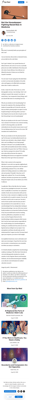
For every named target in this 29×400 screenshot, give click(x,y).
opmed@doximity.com (11, 281)
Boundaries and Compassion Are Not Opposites (14, 366)
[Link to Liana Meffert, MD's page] (14, 334)
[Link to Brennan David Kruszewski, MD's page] (14, 307)
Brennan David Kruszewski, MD (14, 315)
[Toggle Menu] (27, 2)
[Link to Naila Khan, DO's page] (14, 361)
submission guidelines (20, 279)
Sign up (19, 396)
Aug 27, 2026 (9, 318)
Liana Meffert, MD (14, 342)
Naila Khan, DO (14, 369)
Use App (21, 2)
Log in (10, 396)
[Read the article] (14, 300)
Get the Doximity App (10, 391)
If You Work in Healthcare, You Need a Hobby (14, 339)
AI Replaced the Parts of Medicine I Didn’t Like (14, 312)
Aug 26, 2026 (9, 372)
